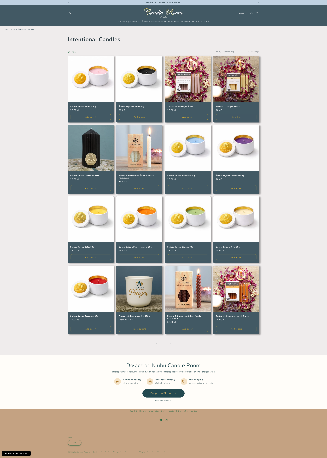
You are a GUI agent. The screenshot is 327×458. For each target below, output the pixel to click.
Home (5, 29)
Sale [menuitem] (206, 21)
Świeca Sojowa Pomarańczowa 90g (135, 247)
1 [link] (156, 343)
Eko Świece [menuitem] (173, 21)
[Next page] (170, 343)
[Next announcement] (258, 2)
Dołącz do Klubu (163, 393)
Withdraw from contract (16, 453)
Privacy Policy (182, 411)
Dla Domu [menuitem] (186, 21)
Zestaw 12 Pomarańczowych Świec (232, 316)
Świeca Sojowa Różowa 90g (83, 106)
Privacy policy (118, 452)
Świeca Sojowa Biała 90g (228, 247)
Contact (194, 411)
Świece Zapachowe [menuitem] (127, 21)
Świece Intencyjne (26, 29)
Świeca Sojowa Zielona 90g (180, 247)
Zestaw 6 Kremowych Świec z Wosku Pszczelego (136, 177)
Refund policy (105, 452)
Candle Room (79, 452)
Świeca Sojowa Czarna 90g (131, 106)
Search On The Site (138, 411)
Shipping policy (144, 452)
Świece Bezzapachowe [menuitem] (152, 21)
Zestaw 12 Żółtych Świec (228, 106)
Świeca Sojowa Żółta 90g (82, 247)
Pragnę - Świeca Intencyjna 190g (134, 316)
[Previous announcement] (68, 2)
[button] (70, 13)
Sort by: (218, 52)
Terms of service (131, 452)
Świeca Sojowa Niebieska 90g (181, 176)
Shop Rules (154, 411)
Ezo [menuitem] (198, 21)
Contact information (159, 452)
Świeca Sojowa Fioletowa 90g (230, 176)
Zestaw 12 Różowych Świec (180, 106)
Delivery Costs (167, 411)
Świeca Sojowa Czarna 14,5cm (84, 176)
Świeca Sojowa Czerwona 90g (84, 316)
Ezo (13, 29)
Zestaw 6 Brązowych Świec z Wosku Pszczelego (184, 317)
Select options (139, 329)
